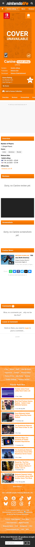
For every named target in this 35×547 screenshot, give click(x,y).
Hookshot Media (15, 510)
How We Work (26, 369)
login (27, 328)
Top (6, 369)
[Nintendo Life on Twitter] (29, 498)
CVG (22, 529)
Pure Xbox (25, 519)
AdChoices (29, 512)
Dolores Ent (14, 71)
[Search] (31, 3)
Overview (5, 97)
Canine (17, 61)
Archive (27, 376)
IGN (16, 526)
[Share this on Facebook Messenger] (29, 271)
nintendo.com (6, 169)
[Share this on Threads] (26, 271)
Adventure (11, 152)
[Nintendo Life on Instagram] (13, 504)
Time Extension (11, 523)
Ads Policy (19, 376)
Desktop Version (23, 379)
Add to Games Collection (13, 91)
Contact (16, 373)
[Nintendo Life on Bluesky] (5, 504)
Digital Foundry (24, 523)
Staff (17, 369)
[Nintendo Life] (17, 3)
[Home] (2, 9)
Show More (17, 486)
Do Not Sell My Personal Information (18, 514)
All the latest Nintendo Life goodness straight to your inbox (18, 538)
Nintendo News (8, 526)
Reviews (14, 97)
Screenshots (25, 97)
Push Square (15, 519)
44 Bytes (20, 512)
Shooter (19, 152)
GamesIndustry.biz (12, 529)
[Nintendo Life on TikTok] (21, 498)
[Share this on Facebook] (18, 271)
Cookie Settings (11, 379)
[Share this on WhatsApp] (10, 271)
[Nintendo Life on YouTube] (13, 498)
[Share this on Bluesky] (14, 271)
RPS (27, 529)
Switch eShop (15, 68)
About (12, 369)
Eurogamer (23, 526)
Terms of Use (9, 376)
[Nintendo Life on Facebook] (29, 504)
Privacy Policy (26, 373)
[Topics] (3, 3)
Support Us (8, 373)
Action (4, 152)
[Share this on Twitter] (22, 271)
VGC (30, 526)
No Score (6, 86)
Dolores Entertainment (18, 73)
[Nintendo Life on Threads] (21, 504)
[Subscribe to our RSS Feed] (5, 498)
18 (12, 263)
